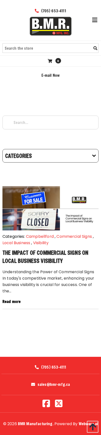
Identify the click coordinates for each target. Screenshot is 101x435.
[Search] (95, 48)
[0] (50, 60)
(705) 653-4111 (53, 10)
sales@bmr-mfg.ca (54, 384)
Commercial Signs (74, 236)
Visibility (41, 243)
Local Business (16, 243)
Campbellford (40, 236)
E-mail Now (50, 75)
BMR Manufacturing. (35, 423)
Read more (11, 301)
